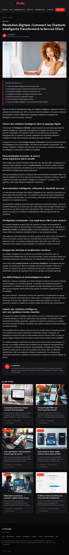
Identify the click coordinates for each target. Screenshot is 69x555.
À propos (50, 9)
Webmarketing (19, 9)
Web (11, 9)
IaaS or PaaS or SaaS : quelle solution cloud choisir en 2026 (49, 453)
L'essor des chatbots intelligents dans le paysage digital (23, 86)
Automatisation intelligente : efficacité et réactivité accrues (23, 91)
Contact (60, 9)
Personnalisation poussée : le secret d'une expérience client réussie (26, 89)
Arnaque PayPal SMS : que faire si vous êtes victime (47, 409)
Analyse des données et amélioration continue (20, 96)
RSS (57, 536)
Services (30, 9)
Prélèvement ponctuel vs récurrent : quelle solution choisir (16, 497)
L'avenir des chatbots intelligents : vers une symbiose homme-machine (27, 102)
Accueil (5, 9)
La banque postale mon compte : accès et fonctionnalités (16, 409)
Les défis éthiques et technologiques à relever (20, 99)
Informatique (40, 9)
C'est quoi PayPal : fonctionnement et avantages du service (17, 453)
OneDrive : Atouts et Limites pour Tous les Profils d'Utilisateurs (50, 497)
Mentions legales (49, 536)
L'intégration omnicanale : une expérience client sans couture (24, 94)
